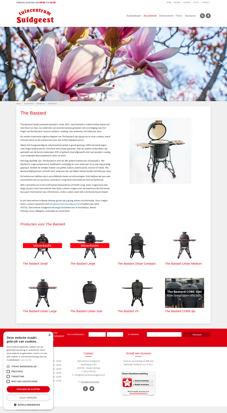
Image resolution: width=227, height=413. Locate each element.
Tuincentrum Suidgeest (88, 360)
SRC (202, 15)
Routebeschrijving (90, 381)
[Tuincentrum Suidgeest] (35, 15)
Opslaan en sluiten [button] (28, 389)
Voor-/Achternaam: (75, 334)
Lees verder (26, 359)
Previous (6, 64)
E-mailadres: (134, 334)
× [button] (49, 335)
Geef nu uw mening (132, 360)
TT (91, 388)
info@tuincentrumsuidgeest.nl (90, 374)
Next (220, 64)
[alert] (28, 371)
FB (208, 15)
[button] (28, 404)
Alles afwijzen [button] (28, 397)
